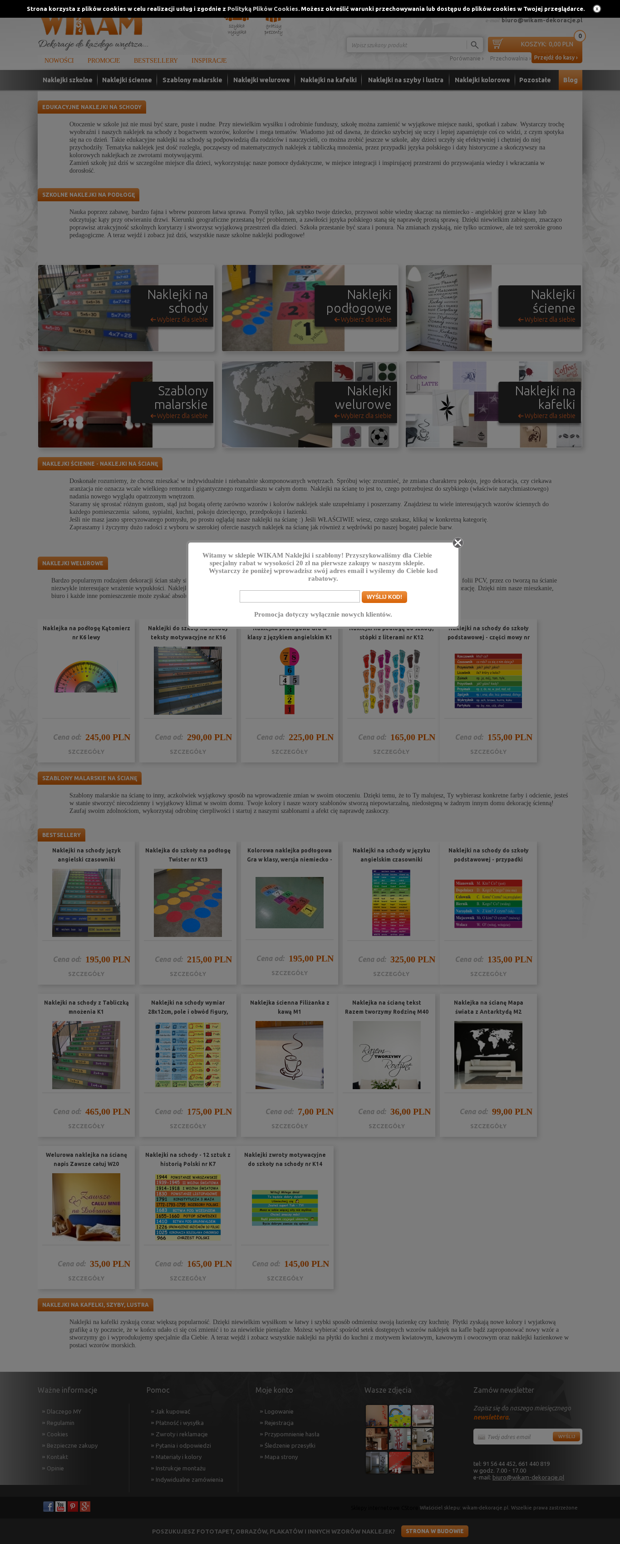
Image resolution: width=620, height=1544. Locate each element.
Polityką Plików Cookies (262, 8)
